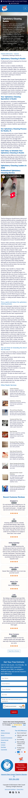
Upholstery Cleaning (15, 401)
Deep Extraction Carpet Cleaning (16, 473)
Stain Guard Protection (16, 451)
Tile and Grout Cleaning (16, 410)
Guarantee (4, 749)
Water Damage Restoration (17, 463)
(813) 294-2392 (15, 3)
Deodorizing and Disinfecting (17, 486)
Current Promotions (6, 738)
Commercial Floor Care (16, 419)
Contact (3, 745)
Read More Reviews (14, 651)
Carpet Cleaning (14, 388)
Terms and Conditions (10, 789)
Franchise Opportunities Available (21, 767)
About (2, 735)
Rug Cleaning (13, 431)
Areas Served (4, 740)
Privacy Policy (20, 789)
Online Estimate (5, 733)
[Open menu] (25, 8)
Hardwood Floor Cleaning (16, 442)
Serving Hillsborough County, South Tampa (15, 1)
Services (16, 53)
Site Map (3, 747)
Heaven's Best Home (7, 53)
